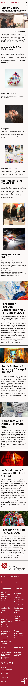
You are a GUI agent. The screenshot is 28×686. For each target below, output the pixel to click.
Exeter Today (4, 650)
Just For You (18, 608)
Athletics (3, 610)
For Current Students (17, 613)
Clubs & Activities (6, 615)
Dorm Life (4, 619)
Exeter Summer (18, 650)
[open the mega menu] (26, 3)
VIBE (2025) (5, 129)
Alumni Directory (18, 633)
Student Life (5, 608)
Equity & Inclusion (6, 598)
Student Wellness (5, 626)
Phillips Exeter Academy (10, 2)
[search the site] (26, 6)
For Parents (17, 610)
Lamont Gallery (18, 652)
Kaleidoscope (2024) (9, 168)
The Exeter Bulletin (6, 652)
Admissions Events (6, 641)
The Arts (3, 612)
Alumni (16, 631)
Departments (17, 593)
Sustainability (4, 600)
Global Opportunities (19, 601)
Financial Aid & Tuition (5, 634)
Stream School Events (5, 658)
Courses (16, 595)
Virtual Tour (4, 643)
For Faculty (17, 616)
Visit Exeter (5, 582)
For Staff (16, 618)
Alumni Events (18, 635)
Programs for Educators (17, 654)
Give (22, 582)
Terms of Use (4, 677)
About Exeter (6, 588)
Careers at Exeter (5, 603)
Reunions (16, 637)
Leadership (4, 596)
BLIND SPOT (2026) (8, 93)
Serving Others (5, 624)
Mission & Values (5, 594)
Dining (3, 617)
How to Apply (14, 582)
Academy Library (18, 604)
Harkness (16, 591)
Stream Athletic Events (5, 654)
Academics (18, 588)
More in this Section (19, 31)
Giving (15, 640)
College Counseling (19, 599)
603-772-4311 (4, 673)
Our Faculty (17, 597)
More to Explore (19, 647)
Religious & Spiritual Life (6, 621)
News (3, 647)
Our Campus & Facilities (5, 591)
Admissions (5, 631)
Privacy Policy (4, 681)
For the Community (19, 620)
